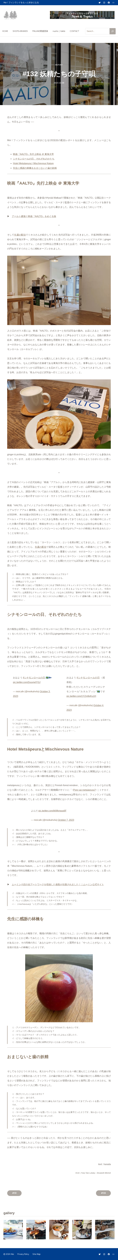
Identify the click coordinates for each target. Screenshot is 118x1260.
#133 (103, 1193)
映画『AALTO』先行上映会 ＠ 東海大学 (33, 154)
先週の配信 (20, 235)
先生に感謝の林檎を (23, 168)
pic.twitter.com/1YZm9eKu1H (81, 696)
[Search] (113, 31)
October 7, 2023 (66, 820)
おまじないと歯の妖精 (45, 168)
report (59, 65)
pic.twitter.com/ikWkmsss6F (52, 811)
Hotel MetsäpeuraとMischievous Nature (33, 163)
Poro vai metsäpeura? (84, 790)
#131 (14, 1193)
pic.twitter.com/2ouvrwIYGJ (26, 682)
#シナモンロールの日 (34, 677)
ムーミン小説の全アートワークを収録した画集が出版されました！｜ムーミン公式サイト (58, 884)
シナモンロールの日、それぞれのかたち (33, 159)
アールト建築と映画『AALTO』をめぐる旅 (34, 216)
